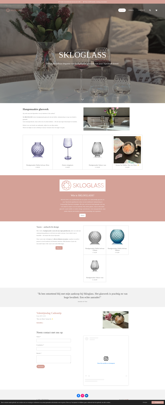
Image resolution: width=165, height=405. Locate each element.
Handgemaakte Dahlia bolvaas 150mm (94, 249)
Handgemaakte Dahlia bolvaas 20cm (37, 165)
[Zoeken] (150, 10)
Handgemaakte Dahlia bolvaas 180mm (117, 249)
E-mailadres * (40, 345)
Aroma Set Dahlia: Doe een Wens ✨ (127, 165)
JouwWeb (126, 399)
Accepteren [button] (157, 402)
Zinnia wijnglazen (67, 165)
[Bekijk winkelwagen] (156, 10)
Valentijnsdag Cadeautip (49, 313)
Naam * (39, 336)
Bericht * (39, 353)
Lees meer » (40, 322)
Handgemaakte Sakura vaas (97, 165)
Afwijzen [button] (145, 402)
